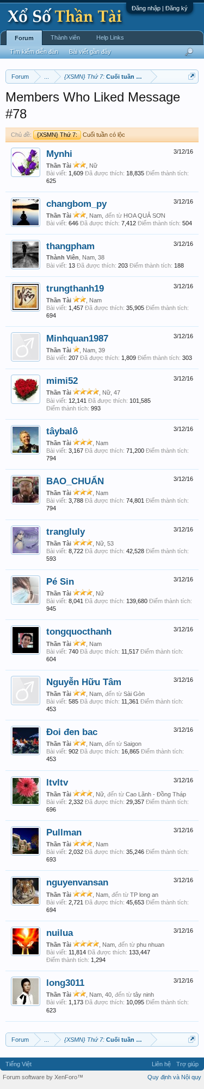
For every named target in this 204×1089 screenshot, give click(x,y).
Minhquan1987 (77, 338)
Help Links (110, 37)
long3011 (65, 982)
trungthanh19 (75, 288)
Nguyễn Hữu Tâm (83, 681)
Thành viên (65, 37)
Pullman (64, 832)
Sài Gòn (134, 694)
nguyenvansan (77, 882)
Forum (24, 38)
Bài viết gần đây (90, 51)
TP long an (144, 894)
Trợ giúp (187, 1064)
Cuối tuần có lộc (81, 134)
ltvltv (57, 782)
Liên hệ (161, 1064)
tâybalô (62, 431)
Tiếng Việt (18, 1064)
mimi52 (62, 380)
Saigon (132, 743)
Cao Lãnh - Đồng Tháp (156, 794)
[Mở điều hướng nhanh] (191, 76)
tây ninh (143, 994)
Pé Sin (60, 581)
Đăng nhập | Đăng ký (160, 8)
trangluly (65, 531)
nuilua (59, 932)
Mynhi (59, 153)
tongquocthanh (79, 631)
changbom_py (76, 203)
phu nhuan (150, 944)
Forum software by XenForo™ (43, 1077)
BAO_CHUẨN (75, 481)
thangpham (70, 245)
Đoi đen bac (71, 731)
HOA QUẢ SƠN (144, 215)
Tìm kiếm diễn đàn (34, 51)
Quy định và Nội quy (174, 1077)
